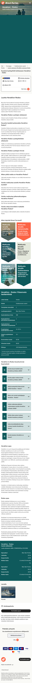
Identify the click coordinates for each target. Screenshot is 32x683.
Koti (2, 66)
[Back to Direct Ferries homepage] (9, 3)
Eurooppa (8, 66)
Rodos (3, 68)
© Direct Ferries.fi (4, 669)
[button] (16, 370)
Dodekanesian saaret (20, 66)
